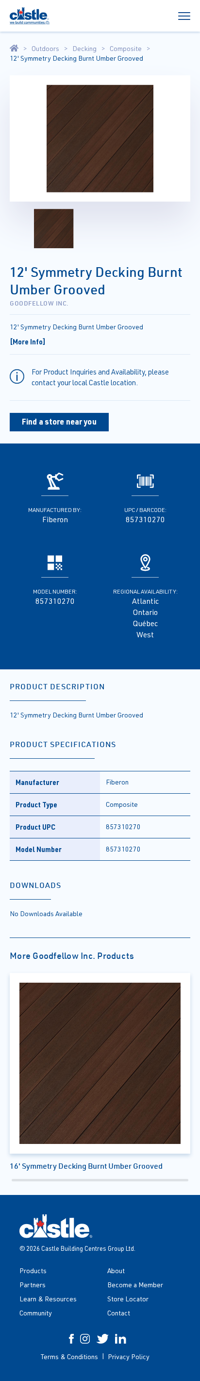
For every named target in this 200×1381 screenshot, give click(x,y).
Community (35, 1313)
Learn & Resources (48, 1299)
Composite (126, 48)
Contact (118, 1313)
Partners (32, 1284)
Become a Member (135, 1284)
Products (33, 1270)
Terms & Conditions (69, 1356)
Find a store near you (59, 421)
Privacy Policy (129, 1356)
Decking (84, 48)
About (116, 1270)
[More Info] (28, 341)
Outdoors (45, 48)
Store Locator (128, 1299)
